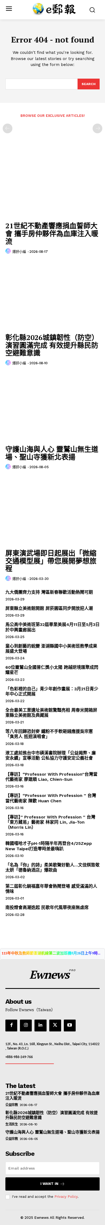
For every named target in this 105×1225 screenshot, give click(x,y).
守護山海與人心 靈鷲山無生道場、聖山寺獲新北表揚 (51, 452)
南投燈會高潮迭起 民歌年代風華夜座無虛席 (47, 907)
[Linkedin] (40, 1025)
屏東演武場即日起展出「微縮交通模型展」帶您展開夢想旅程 (50, 560)
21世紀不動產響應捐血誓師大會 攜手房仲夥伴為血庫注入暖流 (51, 233)
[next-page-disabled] (97, 128)
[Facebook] (11, 1025)
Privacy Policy (66, 1197)
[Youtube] (70, 1025)
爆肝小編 (19, 252)
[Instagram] (26, 1025)
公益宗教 (11, 1105)
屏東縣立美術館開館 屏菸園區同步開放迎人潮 (49, 608)
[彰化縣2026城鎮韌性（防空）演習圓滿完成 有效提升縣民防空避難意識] (52, 295)
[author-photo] (8, 251)
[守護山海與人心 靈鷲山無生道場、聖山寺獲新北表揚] (52, 407)
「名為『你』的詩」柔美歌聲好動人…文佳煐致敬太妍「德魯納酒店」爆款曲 (52, 867)
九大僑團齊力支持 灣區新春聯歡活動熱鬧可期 (49, 592)
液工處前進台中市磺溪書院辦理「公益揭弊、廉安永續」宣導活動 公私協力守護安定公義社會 (50, 755)
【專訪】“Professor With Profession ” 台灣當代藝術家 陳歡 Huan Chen (50, 798)
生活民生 (11, 1124)
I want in (49, 1184)
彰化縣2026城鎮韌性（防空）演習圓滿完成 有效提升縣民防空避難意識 (52, 345)
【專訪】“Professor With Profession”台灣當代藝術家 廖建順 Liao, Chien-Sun (51, 777)
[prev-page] (7, 128)
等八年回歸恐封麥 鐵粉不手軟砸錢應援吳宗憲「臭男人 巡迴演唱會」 (49, 734)
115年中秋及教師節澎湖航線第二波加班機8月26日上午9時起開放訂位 (52, 953)
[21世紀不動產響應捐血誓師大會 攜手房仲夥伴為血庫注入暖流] (52, 183)
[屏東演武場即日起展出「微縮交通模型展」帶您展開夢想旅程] (52, 511)
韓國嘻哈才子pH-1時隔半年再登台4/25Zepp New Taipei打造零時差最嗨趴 (48, 846)
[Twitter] (55, 1025)
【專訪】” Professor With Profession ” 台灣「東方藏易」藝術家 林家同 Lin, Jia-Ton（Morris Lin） (50, 822)
